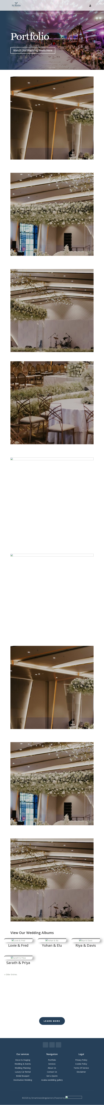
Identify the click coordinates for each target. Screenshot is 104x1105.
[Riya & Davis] (86, 940)
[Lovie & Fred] (18, 940)
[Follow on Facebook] (45, 1045)
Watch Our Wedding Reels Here (32, 50)
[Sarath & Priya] (18, 958)
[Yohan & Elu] (52, 940)
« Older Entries (10, 974)
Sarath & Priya (18, 962)
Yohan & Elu (52, 945)
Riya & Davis (86, 945)
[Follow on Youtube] (58, 1045)
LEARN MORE (52, 1021)
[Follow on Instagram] (52, 1045)
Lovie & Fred (18, 945)
